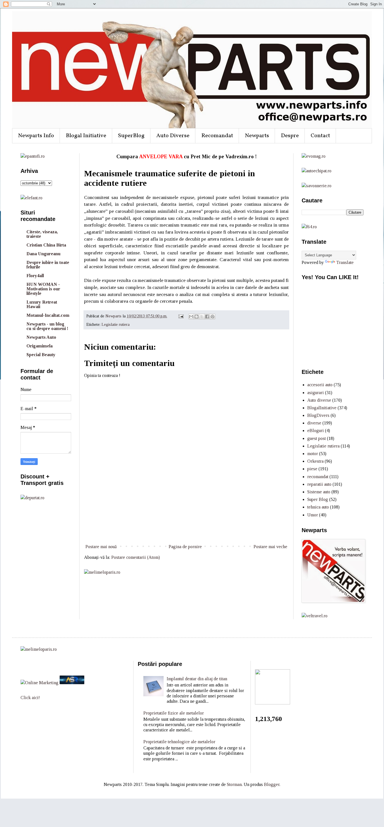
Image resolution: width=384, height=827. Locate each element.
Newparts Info (36, 136)
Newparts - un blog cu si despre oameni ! (47, 326)
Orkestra (315, 461)
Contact (320, 136)
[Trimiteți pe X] (202, 316)
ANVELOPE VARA (160, 156)
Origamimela (39, 346)
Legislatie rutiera (115, 324)
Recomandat (217, 136)
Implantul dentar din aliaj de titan (197, 678)
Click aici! (30, 697)
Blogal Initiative (86, 136)
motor (312, 453)
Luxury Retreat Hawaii (41, 304)
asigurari (315, 392)
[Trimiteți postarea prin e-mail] (181, 316)
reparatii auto (319, 484)
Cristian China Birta (46, 245)
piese (312, 468)
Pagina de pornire (185, 546)
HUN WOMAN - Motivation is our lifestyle (43, 289)
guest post (316, 438)
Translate (345, 262)
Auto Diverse (172, 136)
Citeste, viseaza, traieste (42, 234)
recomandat (317, 476)
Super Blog (317, 499)
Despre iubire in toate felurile (47, 264)
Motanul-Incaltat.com (47, 315)
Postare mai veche (270, 546)
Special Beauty (40, 354)
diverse (314, 423)
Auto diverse (319, 400)
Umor (312, 514)
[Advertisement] (186, 522)
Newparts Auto (41, 337)
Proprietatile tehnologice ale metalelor (179, 741)
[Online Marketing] (39, 682)
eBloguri (315, 430)
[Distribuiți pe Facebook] (207, 316)
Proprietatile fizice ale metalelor (173, 713)
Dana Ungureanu (43, 253)
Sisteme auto (318, 491)
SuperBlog (131, 136)
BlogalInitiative (321, 407)
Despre (290, 136)
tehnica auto (318, 507)
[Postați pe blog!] (196, 316)
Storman (234, 784)
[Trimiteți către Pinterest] (212, 316)
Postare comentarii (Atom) (135, 557)
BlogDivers (318, 415)
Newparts (257, 136)
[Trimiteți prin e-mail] (191, 316)
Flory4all (35, 275)
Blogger (271, 784)
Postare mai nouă (101, 546)
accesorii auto (320, 384)
